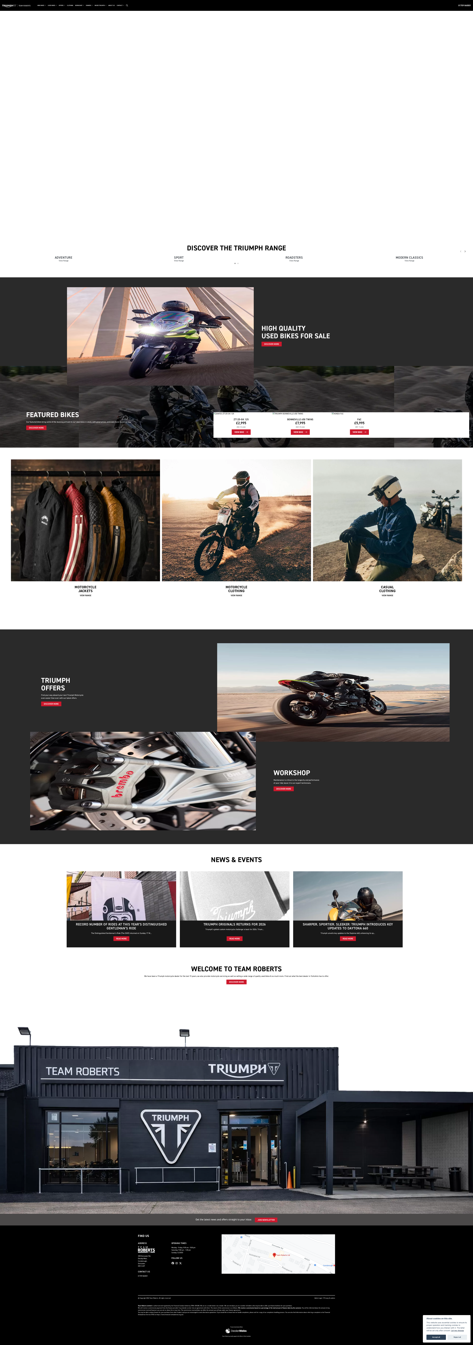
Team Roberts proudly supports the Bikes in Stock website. (236, 1336)
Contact (120, 5)
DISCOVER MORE (271, 344)
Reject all (457, 1337)
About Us (111, 5)
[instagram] (177, 1263)
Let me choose (457, 1330)
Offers (61, 5)
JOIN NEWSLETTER (266, 1220)
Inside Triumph (100, 5)
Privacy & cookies (329, 1298)
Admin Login (318, 1298)
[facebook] (173, 1263)
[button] (19, 121)
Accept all (436, 1337)
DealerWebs (239, 1327)
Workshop (79, 5)
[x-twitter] (181, 1263)
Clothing (70, 5)
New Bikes (41, 5)
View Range (85, 595)
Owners (89, 5)
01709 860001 (464, 5)
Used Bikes (52, 5)
